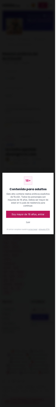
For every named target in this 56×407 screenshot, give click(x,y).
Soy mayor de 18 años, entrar (28, 214)
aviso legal (32, 229)
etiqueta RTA (44, 229)
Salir (28, 222)
